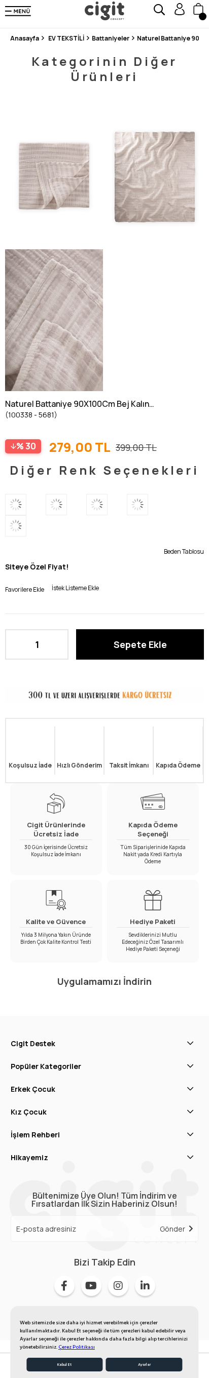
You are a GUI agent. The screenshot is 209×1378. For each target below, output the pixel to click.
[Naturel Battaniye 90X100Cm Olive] (66, 504)
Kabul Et (64, 1364)
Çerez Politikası (76, 1347)
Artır (55, 644)
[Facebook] (64, 1286)
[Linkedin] (145, 1286)
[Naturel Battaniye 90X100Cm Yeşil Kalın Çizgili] (147, 504)
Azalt (17, 644)
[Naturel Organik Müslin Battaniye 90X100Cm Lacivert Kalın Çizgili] (25, 504)
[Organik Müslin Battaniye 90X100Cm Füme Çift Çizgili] (25, 526)
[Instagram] (118, 1286)
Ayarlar (144, 1364)
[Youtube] (91, 1286)
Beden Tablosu (184, 551)
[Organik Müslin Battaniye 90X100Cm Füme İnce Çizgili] (106, 504)
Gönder (172, 1229)
